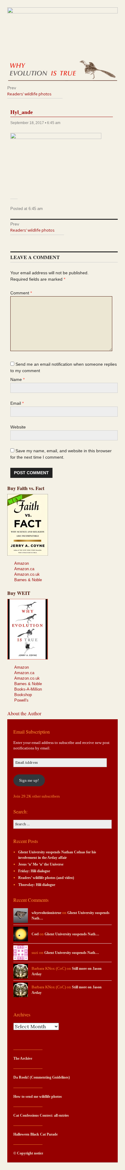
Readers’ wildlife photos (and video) (46, 878)
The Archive (22, 1059)
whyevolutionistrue (46, 913)
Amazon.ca (24, 569)
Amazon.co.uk (27, 574)
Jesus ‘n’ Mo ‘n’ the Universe (40, 864)
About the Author (24, 713)
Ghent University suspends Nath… (72, 934)
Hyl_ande (21, 112)
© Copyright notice (28, 1153)
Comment (21, 292)
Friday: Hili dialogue (34, 871)
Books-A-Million (28, 689)
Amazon (21, 563)
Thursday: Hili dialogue (36, 885)
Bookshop (23, 694)
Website (18, 427)
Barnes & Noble (28, 580)
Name (17, 379)
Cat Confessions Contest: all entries (41, 1116)
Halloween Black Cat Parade (35, 1134)
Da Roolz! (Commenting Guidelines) (41, 1077)
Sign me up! (29, 780)
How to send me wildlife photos (37, 1097)
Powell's (21, 700)
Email (17, 403)
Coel (35, 934)
